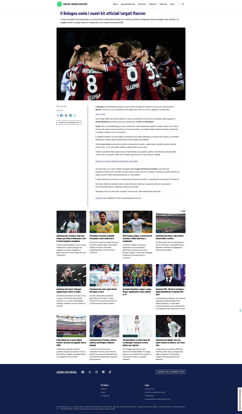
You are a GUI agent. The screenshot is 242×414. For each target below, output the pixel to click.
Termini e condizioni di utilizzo (155, 392)
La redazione (105, 396)
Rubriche (152, 4)
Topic (172, 4)
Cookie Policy (149, 396)
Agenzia (103, 389)
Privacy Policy (150, 389)
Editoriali (163, 4)
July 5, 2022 (100, 114)
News (115, 4)
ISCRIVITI (99, 198)
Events (103, 392)
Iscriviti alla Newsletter (68, 122)
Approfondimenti (128, 4)
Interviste (142, 4)
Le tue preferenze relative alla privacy (157, 399)
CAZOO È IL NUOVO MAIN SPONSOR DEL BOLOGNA (116, 161)
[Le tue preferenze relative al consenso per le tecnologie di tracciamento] (240, 310)
